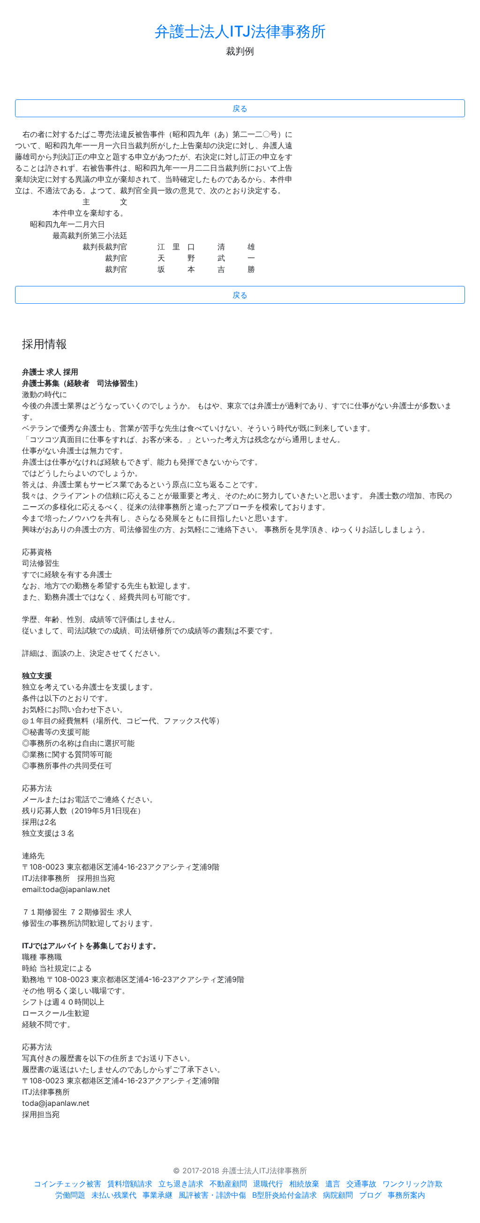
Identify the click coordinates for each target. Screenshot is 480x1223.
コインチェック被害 (67, 1183)
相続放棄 (304, 1183)
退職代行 (268, 1183)
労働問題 (70, 1195)
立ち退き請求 (180, 1183)
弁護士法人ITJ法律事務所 (240, 31)
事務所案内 (406, 1195)
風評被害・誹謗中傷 (212, 1195)
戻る (240, 108)
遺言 (332, 1183)
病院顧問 (338, 1195)
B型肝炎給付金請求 (284, 1195)
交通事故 (361, 1183)
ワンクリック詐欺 (412, 1183)
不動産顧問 (228, 1183)
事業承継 (157, 1195)
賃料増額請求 (129, 1183)
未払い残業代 (113, 1195)
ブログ (370, 1195)
